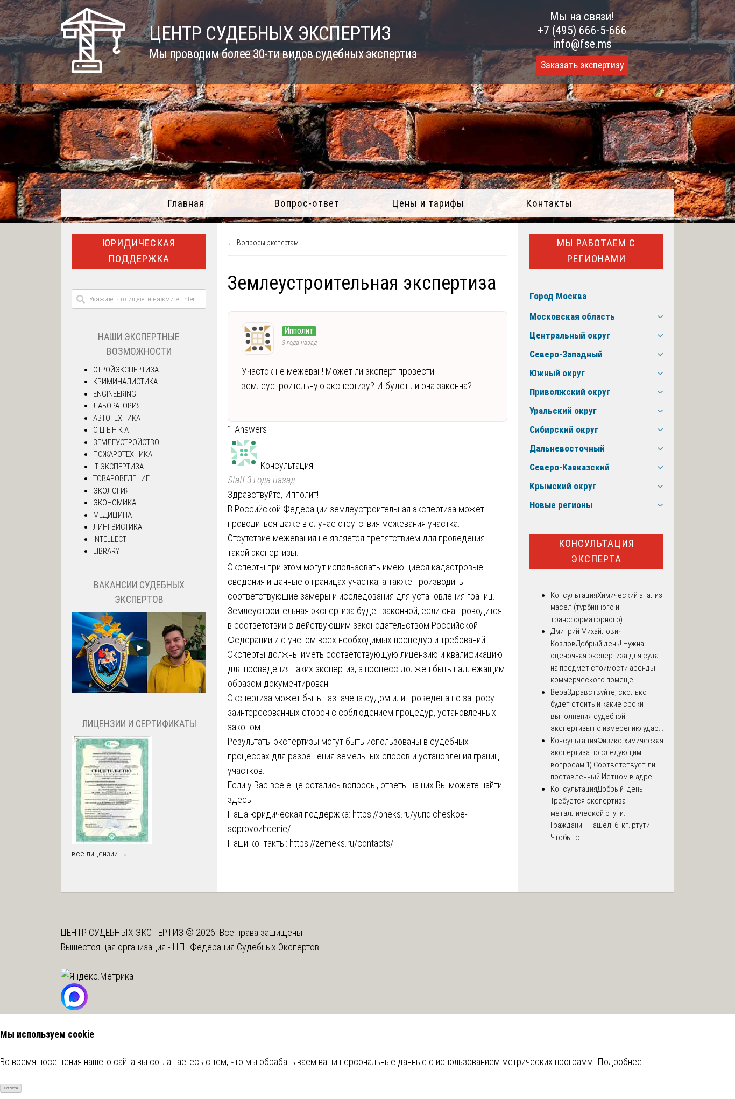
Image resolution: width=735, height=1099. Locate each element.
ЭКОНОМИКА (114, 503)
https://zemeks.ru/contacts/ (341, 843)
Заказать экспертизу (582, 65)
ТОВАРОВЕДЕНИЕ (121, 478)
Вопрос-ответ (307, 203)
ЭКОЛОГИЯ (111, 491)
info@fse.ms (582, 44)
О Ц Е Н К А (111, 430)
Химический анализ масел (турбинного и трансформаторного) (606, 607)
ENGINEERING (114, 394)
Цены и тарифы (428, 203)
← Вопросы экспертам (263, 242)
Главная (185, 203)
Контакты (549, 203)
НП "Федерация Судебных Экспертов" (247, 947)
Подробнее (619, 1061)
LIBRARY (106, 551)
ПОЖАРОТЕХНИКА (122, 454)
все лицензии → (100, 853)
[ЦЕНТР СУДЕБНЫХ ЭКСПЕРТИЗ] (93, 69)
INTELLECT (109, 539)
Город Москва (557, 296)
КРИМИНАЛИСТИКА (125, 381)
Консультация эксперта (596, 551)
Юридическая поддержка (138, 251)
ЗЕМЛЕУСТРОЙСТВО (126, 442)
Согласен (11, 1088)
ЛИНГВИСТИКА (117, 527)
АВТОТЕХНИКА (116, 418)
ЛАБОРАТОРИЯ (117, 406)
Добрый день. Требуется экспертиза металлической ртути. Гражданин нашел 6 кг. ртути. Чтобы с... (601, 813)
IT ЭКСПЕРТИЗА (118, 466)
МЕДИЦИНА (112, 515)
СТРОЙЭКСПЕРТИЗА (126, 370)
